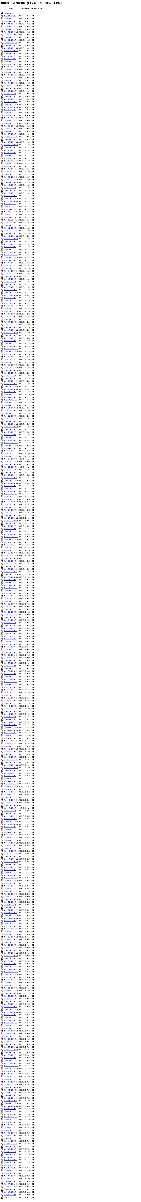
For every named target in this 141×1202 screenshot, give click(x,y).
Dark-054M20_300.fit (11, 974)
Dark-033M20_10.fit (10, 615)
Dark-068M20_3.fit (10, 1195)
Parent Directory (9, 13)
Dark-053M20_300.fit (11, 956)
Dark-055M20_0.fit (10, 977)
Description (38, 8)
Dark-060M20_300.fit (11, 1087)
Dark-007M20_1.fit (10, 131)
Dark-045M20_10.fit (10, 797)
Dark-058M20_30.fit (10, 1044)
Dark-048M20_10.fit (10, 854)
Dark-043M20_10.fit (10, 760)
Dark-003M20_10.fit (10, 61)
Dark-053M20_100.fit (11, 953)
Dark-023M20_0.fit (10, 429)
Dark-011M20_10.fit (10, 212)
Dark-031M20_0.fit (10, 580)
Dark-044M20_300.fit (11, 786)
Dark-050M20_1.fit (10, 886)
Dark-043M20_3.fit (10, 757)
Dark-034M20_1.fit (10, 623)
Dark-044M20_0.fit (10, 770)
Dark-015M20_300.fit (11, 295)
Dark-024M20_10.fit (10, 456)
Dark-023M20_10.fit (10, 437)
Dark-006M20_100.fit (11, 123)
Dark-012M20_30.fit (10, 233)
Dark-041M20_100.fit (11, 727)
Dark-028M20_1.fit (10, 526)
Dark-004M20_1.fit (10, 75)
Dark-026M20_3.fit (10, 491)
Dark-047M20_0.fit (10, 827)
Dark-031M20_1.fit (10, 582)
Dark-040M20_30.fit (10, 711)
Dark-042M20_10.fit (10, 741)
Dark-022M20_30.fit (10, 421)
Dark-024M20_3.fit (10, 453)
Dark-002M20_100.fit (11, 48)
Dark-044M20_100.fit (11, 784)
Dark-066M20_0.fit (10, 1162)
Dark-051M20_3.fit (10, 907)
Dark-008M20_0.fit (10, 147)
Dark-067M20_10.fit (10, 1184)
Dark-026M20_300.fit (11, 502)
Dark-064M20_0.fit (10, 1136)
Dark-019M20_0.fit (10, 354)
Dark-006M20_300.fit (11, 126)
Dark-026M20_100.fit (11, 499)
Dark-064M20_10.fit (10, 1144)
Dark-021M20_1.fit (10, 394)
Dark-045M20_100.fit (11, 803)
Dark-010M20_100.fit (11, 198)
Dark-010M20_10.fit (10, 193)
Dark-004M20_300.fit (11, 88)
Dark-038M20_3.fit (10, 679)
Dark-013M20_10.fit (10, 249)
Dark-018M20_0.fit (10, 335)
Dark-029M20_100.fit (11, 555)
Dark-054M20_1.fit (10, 961)
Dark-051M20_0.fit (10, 902)
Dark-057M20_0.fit (10, 1015)
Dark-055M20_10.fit (10, 985)
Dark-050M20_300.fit (11, 899)
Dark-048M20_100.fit (11, 859)
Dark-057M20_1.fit (10, 1017)
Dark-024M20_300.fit (11, 464)
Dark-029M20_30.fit (10, 553)
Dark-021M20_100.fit (11, 405)
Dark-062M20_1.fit (10, 1111)
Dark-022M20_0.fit (10, 410)
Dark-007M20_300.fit (11, 145)
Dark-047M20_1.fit (10, 829)
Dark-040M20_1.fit (10, 703)
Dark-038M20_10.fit (10, 682)
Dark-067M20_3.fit (10, 1181)
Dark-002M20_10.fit (10, 43)
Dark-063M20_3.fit (10, 1127)
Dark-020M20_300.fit (11, 389)
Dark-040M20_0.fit (10, 700)
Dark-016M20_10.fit (10, 306)
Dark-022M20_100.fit (11, 424)
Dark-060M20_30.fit (10, 1082)
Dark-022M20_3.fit (10, 416)
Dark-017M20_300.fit (11, 333)
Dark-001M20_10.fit (10, 24)
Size (32, 8)
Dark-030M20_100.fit (11, 574)
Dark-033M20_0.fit (10, 607)
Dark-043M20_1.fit (10, 754)
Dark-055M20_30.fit (10, 988)
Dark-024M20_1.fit (10, 451)
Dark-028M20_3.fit (10, 529)
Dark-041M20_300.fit (11, 730)
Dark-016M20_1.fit (10, 300)
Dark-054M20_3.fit (10, 964)
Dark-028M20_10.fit (10, 531)
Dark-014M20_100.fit (11, 274)
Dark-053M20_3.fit (10, 945)
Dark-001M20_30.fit (10, 26)
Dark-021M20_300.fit (11, 408)
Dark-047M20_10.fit (10, 835)
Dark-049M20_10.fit (10, 872)
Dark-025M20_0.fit (10, 467)
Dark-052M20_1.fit (10, 923)
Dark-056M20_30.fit (10, 1007)
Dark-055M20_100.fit (11, 991)
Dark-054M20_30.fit (10, 969)
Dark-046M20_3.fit (10, 813)
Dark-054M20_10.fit (10, 966)
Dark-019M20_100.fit (11, 368)
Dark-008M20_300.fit (11, 163)
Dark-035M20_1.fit (10, 636)
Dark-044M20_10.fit (10, 778)
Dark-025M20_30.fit (10, 478)
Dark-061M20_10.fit (10, 1098)
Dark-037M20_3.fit (10, 666)
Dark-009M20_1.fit (10, 169)
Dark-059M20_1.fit (10, 1055)
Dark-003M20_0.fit (10, 53)
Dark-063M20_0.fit (10, 1122)
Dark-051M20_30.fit (10, 913)
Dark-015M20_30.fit (10, 290)
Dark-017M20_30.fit (10, 327)
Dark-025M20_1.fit (10, 470)
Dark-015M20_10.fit (10, 287)
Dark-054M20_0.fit (10, 958)
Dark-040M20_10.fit (10, 709)
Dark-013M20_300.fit (11, 257)
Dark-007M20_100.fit (11, 142)
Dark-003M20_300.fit (11, 69)
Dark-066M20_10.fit (10, 1170)
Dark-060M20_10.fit (10, 1079)
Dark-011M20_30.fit (10, 214)
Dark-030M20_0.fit (10, 561)
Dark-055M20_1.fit (10, 980)
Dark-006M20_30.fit (10, 120)
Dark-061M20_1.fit (10, 1093)
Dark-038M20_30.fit (10, 684)
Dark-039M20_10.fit (10, 695)
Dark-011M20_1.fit (10, 206)
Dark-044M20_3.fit (10, 776)
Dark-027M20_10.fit (10, 513)
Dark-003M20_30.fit (10, 64)
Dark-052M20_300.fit (11, 937)
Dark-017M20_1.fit (10, 319)
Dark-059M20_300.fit (11, 1068)
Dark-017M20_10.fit (10, 325)
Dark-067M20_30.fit (10, 1187)
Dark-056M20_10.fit (10, 1004)
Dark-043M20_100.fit (11, 765)
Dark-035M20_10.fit (10, 641)
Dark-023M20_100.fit (11, 443)
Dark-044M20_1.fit (10, 773)
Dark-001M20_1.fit (10, 18)
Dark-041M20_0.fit (10, 714)
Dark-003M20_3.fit (10, 59)
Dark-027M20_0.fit (10, 504)
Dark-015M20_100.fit (11, 292)
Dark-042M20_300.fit (11, 749)
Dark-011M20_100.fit (11, 217)
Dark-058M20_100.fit (11, 1047)
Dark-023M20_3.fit (10, 435)
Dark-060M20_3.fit (10, 1076)
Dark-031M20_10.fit (10, 588)
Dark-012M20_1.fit (10, 225)
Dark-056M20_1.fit (10, 999)
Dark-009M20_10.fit (10, 174)
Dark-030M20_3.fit (10, 566)
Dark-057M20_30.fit (10, 1025)
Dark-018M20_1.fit (10, 338)
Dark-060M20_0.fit (10, 1071)
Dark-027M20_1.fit (10, 507)
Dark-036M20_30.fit (10, 658)
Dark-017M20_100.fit (11, 330)
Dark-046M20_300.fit (11, 824)
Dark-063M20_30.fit (10, 1133)
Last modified (24, 8)
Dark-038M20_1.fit (10, 676)
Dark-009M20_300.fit (11, 182)
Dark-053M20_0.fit (10, 939)
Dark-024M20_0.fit (10, 448)
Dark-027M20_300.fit (11, 521)
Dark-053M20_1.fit (10, 942)
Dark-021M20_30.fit (10, 402)
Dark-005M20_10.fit (10, 99)
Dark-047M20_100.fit (11, 840)
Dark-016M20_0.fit (10, 298)
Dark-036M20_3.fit (10, 652)
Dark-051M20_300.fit (11, 918)
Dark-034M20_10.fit (10, 628)
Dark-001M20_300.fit (11, 32)
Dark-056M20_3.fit (10, 1001)
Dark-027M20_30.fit (10, 515)
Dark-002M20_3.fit (10, 40)
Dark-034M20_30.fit (10, 631)
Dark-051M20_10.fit (10, 910)
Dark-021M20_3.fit (10, 397)
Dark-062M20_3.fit (10, 1114)
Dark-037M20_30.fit (10, 671)
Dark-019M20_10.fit (10, 362)
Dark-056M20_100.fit (11, 1009)
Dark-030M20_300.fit (11, 577)
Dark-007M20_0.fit (10, 129)
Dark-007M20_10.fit (10, 137)
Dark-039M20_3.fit (10, 692)
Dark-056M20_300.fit (11, 1012)
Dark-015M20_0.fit (10, 279)
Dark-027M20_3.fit (10, 510)
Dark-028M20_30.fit (10, 534)
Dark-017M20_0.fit (10, 316)
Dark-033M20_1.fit (10, 609)
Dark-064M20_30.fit (10, 1146)
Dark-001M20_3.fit (10, 21)
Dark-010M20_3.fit (10, 190)
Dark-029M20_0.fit (10, 542)
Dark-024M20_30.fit (10, 459)
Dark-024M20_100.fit (11, 461)
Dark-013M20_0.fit (10, 241)
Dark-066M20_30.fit (10, 1173)
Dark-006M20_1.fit (10, 112)
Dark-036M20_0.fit (10, 647)
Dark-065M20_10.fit (10, 1157)
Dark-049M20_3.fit (10, 870)
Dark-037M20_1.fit (10, 663)
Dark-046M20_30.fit (10, 819)
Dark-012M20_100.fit (11, 236)
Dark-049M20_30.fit (10, 875)
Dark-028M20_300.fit (11, 539)
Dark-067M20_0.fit (10, 1176)
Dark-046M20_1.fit (10, 811)
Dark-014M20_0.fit (10, 260)
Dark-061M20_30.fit (10, 1101)
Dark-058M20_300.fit (11, 1050)
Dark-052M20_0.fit (10, 921)
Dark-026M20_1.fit (10, 488)
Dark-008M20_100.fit (11, 161)
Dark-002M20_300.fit (11, 51)
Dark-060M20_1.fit (10, 1074)
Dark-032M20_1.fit (10, 596)
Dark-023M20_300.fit (11, 445)
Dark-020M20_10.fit (10, 381)
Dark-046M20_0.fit (10, 808)
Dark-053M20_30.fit (10, 950)
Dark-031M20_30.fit (10, 590)
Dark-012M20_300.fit (11, 239)
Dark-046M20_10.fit (10, 816)
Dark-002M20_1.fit (10, 37)
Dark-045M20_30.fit (10, 800)
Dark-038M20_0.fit (10, 674)
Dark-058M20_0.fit (10, 1033)
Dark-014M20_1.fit (10, 263)
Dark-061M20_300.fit (11, 1106)
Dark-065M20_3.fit (10, 1154)
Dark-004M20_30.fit (10, 83)
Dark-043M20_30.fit (10, 762)
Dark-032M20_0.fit (10, 593)
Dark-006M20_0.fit (10, 110)
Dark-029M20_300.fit (11, 558)
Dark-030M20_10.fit (10, 569)
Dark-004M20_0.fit (10, 72)
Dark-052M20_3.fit (10, 926)
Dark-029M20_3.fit (10, 547)
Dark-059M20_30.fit (10, 1063)
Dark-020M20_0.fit (10, 373)
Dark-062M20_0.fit (10, 1109)
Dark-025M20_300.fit (11, 483)
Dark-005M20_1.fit (10, 94)
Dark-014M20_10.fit (10, 268)
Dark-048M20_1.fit (10, 848)
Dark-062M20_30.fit (10, 1119)
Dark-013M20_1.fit (10, 244)
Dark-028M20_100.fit (11, 537)
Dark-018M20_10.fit (10, 343)
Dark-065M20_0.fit (10, 1149)
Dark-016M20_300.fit (11, 314)
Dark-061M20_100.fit (11, 1103)
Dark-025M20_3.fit (10, 472)
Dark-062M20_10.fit (10, 1117)
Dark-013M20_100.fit (11, 255)
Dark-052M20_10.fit (10, 929)
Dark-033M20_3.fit (10, 612)
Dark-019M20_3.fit (10, 359)
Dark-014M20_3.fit (10, 265)
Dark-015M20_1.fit (10, 282)
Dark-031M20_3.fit (10, 585)
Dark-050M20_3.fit (10, 888)
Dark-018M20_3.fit (10, 341)
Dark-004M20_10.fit (10, 80)
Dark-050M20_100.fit (11, 897)
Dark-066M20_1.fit (10, 1165)
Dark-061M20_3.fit (10, 1095)
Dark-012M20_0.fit (10, 223)
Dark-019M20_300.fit (11, 370)
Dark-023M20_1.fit (10, 432)
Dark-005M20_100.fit (11, 104)
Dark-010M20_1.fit (10, 188)
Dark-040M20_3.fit (10, 706)
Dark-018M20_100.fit (11, 349)
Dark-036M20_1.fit (10, 649)
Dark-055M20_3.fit (10, 982)
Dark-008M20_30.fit (10, 158)
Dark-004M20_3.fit (10, 77)
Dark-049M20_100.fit (11, 878)
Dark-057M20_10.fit (10, 1023)
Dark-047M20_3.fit (10, 832)
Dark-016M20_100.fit (11, 311)
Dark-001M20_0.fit (10, 16)
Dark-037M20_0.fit (10, 660)
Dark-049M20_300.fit (11, 880)
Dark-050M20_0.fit (10, 883)
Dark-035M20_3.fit (10, 639)
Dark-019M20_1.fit (10, 357)
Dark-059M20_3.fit (10, 1058)
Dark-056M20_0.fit (10, 996)
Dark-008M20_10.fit (10, 155)
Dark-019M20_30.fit (10, 365)
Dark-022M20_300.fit (11, 427)
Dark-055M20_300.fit (11, 993)
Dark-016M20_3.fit (10, 303)
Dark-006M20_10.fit (10, 118)
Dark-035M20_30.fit (10, 644)
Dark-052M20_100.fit (11, 934)
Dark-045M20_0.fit (10, 789)
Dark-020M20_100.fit (11, 386)
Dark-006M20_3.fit (10, 115)
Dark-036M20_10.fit (10, 655)
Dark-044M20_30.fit (10, 781)
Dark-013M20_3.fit (10, 247)
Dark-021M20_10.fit (10, 400)
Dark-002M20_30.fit (10, 45)
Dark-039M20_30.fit (10, 698)
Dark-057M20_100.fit (11, 1028)
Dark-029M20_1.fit (10, 545)
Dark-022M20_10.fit (10, 419)
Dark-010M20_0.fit (10, 185)
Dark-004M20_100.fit (11, 86)
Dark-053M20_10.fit (10, 948)
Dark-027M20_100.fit (11, 518)
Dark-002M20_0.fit (10, 35)
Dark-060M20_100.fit (11, 1084)
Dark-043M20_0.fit (10, 752)
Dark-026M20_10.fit (10, 494)
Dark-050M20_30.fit (10, 894)
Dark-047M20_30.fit (10, 837)
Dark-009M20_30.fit (10, 177)
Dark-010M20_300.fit (11, 201)
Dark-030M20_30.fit (10, 572)
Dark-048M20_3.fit (10, 851)
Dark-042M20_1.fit (10, 735)
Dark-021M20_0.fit (10, 392)
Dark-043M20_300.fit (11, 768)
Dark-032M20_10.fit (10, 601)
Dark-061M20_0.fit (10, 1090)
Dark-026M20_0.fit (10, 486)
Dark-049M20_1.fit (10, 867)
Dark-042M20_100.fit (11, 746)
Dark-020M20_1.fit (10, 376)
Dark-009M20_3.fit (10, 171)
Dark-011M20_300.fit (11, 220)
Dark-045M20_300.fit (11, 805)
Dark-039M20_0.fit (10, 687)
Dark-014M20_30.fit (10, 271)
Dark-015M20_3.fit (10, 284)
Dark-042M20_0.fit (10, 733)
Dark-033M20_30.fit (10, 617)
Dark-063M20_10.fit (10, 1130)
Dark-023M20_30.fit (10, 440)
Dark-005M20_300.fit (11, 107)
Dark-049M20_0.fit (10, 864)
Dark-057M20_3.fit (10, 1020)
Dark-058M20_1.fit (10, 1036)
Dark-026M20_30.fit (10, 496)
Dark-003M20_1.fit (10, 56)
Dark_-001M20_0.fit (10, 1197)
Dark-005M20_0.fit (10, 91)
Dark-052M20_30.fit (10, 931)
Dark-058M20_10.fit (10, 1042)
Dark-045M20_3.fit (10, 794)
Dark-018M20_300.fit (11, 351)
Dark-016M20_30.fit (10, 308)
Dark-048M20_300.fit (11, 862)
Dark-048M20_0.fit (10, 846)
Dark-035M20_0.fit (10, 633)
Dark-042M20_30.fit (10, 743)
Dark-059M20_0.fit (10, 1052)
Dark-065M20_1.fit (10, 1152)
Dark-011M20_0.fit (10, 204)
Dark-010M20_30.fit (10, 196)
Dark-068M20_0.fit (10, 1189)
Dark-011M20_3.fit (10, 209)
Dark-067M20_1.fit (10, 1178)
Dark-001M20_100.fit (11, 29)
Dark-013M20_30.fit (10, 252)
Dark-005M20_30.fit (10, 102)
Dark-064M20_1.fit (10, 1138)
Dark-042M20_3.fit (10, 738)
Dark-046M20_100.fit (11, 821)
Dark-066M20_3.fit (10, 1168)
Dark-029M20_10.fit (10, 550)
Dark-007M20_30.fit (10, 139)
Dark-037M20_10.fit (10, 668)
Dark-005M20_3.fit (10, 96)
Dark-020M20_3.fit (10, 378)
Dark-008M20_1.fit (10, 150)
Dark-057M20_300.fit (11, 1031)
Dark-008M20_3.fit (10, 153)
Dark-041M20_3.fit (10, 719)
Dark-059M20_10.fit (10, 1060)
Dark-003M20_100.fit (11, 67)
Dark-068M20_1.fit (10, 1192)
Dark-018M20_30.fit (10, 346)
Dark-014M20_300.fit (11, 276)
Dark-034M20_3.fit (10, 625)
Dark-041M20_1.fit (10, 717)
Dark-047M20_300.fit (11, 843)
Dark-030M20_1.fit (10, 564)
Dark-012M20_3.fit (10, 228)
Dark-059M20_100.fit (11, 1066)
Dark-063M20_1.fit (10, 1125)
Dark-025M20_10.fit (10, 475)
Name (11, 8)
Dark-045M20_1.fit (10, 792)
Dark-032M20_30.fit (10, 604)
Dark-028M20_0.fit (10, 523)
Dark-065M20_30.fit (10, 1160)
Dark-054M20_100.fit (11, 972)
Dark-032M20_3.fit (10, 598)
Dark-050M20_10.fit (10, 891)
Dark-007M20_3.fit (10, 134)
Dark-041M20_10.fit (10, 722)
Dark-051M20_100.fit (11, 915)
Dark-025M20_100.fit (11, 480)
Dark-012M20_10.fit (10, 231)
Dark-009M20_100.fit (11, 180)
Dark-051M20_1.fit (10, 905)
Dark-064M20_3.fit (10, 1141)
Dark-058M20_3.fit (10, 1039)
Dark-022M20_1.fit (10, 413)
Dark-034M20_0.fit (10, 620)
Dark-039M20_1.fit (10, 690)
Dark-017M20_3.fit (10, 322)
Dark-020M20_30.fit (10, 384)
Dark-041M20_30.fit (10, 725)
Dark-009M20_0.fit (10, 166)
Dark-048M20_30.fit (10, 856)
